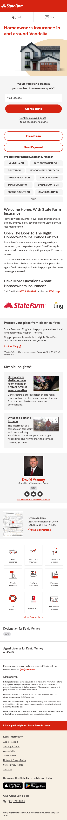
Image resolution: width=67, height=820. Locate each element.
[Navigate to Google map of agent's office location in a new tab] (40, 494)
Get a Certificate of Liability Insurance (33, 499)
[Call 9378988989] (27, 494)
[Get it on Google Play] (35, 785)
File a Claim (33, 136)
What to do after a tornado (19, 419)
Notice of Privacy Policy (14, 760)
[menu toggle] (62, 6)
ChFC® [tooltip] (33, 488)
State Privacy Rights (13, 765)
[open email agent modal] (33, 494)
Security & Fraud (11, 746)
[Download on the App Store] (13, 785)
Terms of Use (9, 756)
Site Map (7, 769)
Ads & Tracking (10, 742)
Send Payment (33, 147)
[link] (17, 6)
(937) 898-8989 (27, 291)
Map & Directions (41, 530)
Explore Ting (11, 346)
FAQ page (54, 291)
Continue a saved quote (33, 118)
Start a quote (33, 108)
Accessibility (9, 751)
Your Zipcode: (14, 98)
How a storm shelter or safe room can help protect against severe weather (17, 384)
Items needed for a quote (34, 122)
